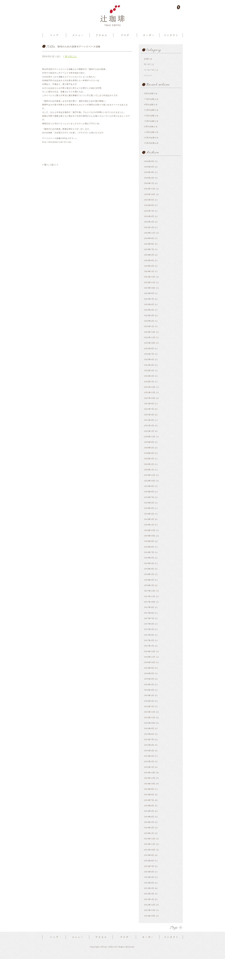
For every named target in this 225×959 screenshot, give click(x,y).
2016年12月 (149, 651)
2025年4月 (149, 216)
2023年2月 (149, 321)
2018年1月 (149, 585)
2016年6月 (149, 679)
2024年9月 (149, 238)
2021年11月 (149, 392)
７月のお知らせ (151, 99)
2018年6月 (149, 558)
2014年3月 (149, 822)
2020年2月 (149, 464)
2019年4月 (149, 508)
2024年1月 (149, 271)
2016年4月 (149, 690)
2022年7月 (149, 354)
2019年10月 (149, 481)
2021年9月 (149, 404)
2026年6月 (149, 167)
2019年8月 (149, 492)
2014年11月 (149, 778)
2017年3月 (149, 640)
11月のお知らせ (151, 143)
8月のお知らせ (151, 93)
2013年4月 (149, 883)
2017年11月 (149, 596)
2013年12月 (149, 839)
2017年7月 (149, 618)
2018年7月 (149, 552)
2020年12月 (149, 437)
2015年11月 (149, 718)
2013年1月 (149, 899)
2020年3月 (149, 459)
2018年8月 (149, 547)
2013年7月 (149, 866)
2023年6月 (149, 304)
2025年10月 (149, 194)
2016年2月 (149, 701)
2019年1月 (149, 525)
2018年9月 (149, 541)
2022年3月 (149, 370)
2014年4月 (149, 817)
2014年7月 (149, 800)
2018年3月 (149, 574)
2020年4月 (149, 453)
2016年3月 (149, 695)
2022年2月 (149, 376)
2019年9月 (149, 486)
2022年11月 (149, 337)
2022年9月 (149, 348)
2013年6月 (149, 872)
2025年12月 (149, 189)
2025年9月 (149, 200)
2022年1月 (149, 382)
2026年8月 (149, 161)
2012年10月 (149, 916)
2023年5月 (149, 310)
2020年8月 (149, 442)
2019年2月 (149, 519)
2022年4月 (149, 365)
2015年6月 (149, 745)
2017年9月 (149, 607)
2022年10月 (149, 343)
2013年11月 (149, 844)
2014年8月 (149, 795)
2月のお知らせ (151, 126)
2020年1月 (149, 470)
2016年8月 (149, 673)
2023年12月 (149, 277)
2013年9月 (149, 855)
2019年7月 (149, 497)
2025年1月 (149, 227)
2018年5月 (149, 563)
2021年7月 (149, 409)
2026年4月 (149, 172)
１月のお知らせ (151, 132)
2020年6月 (149, 448)
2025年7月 (149, 211)
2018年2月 (149, 580)
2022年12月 (149, 332)
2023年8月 (149, 293)
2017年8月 (149, 613)
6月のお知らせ (151, 104)
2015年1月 (149, 767)
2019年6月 (149, 503)
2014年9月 (149, 789)
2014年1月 (149, 833)
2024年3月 (149, 266)
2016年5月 (149, 684)
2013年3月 (149, 888)
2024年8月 (149, 244)
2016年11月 (149, 657)
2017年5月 (149, 629)
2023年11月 (149, 282)
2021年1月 (149, 431)
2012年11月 (149, 910)
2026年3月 (149, 178)
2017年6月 (149, 624)
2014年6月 (149, 806)
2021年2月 (149, 425)
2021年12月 (149, 387)
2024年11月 (149, 233)
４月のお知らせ (151, 116)
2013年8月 (149, 861)
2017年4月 (149, 635)
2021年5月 (149, 415)
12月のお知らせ (151, 138)
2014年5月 (149, 811)
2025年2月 (149, 222)
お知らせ (148, 59)
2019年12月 (149, 475)
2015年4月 (149, 756)
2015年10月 (149, 723)
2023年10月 (149, 288)
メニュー (148, 75)
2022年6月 (149, 359)
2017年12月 (149, 591)
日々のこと (71, 56)
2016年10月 (149, 662)
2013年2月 (149, 894)
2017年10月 (149, 602)
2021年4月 (149, 420)
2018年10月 (149, 536)
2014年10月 (149, 784)
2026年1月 (149, 183)
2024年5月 (149, 255)
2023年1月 (149, 326)
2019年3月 (149, 514)
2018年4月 (149, 569)
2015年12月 (149, 712)
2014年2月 (149, 828)
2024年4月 (149, 260)
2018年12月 (149, 530)
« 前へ (45, 164)
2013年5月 (149, 877)
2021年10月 (149, 398)
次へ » (54, 164)
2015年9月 (149, 728)
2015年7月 (149, 739)
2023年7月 (149, 299)
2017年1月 (149, 646)
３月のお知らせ (151, 121)
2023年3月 (149, 315)
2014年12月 (149, 773)
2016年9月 (149, 668)
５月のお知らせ (151, 110)
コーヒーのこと (151, 70)
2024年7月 (149, 249)
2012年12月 (149, 905)
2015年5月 (149, 751)
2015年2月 (149, 761)
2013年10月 (149, 850)
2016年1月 (149, 706)
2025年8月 (149, 205)
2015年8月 (149, 734)
